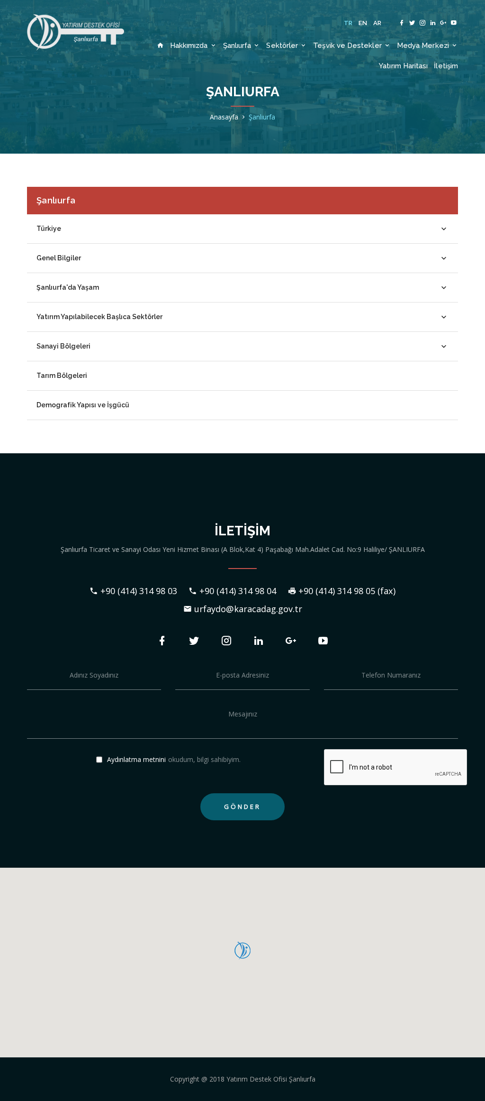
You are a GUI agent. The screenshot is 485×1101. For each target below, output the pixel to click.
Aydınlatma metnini (136, 759)
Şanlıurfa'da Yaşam (67, 287)
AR (377, 23)
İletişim (446, 66)
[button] (242, 950)
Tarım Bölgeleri (61, 375)
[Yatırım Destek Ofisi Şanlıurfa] (75, 32)
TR (348, 23)
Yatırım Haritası (403, 66)
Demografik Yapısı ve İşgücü (82, 405)
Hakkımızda (190, 45)
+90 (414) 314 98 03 (138, 591)
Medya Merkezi (424, 45)
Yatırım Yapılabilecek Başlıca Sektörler (99, 317)
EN (363, 23)
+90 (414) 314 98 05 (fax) (346, 591)
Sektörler (283, 45)
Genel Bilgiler (58, 258)
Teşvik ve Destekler (348, 45)
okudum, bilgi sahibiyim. (174, 760)
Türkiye (48, 228)
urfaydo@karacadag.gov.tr (248, 609)
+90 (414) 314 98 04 (237, 591)
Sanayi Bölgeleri (63, 346)
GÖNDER (242, 806)
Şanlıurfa (238, 45)
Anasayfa (224, 116)
